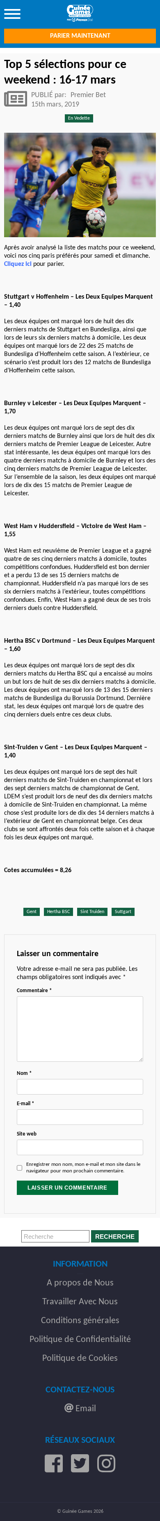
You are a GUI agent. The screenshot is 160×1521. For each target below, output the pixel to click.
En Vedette (79, 118)
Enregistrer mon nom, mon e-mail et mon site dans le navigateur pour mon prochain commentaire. (83, 1168)
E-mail (25, 1103)
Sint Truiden (92, 911)
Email (84, 1409)
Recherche (115, 1236)
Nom (24, 1073)
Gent (32, 911)
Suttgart (123, 911)
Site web (27, 1134)
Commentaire (34, 990)
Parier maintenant (80, 36)
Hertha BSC (58, 911)
